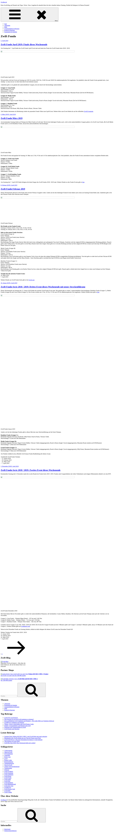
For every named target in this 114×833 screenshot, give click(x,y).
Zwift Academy (8, 771)
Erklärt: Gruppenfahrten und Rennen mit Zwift (17, 725)
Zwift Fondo (7, 778)
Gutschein (7, 755)
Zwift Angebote (8, 773)
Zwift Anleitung (8, 774)
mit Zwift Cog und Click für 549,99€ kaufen (24, 674)
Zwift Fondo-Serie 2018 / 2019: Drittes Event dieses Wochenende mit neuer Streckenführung (43, 287)
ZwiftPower (7, 787)
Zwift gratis (7, 779)
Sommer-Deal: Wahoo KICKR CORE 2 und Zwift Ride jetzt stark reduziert (25, 736)
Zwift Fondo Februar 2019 (13, 189)
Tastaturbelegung (9, 763)
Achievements (8, 750)
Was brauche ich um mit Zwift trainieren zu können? (19, 719)
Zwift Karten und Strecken (11, 729)
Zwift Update (8, 792)
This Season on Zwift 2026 (12, 741)
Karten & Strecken (9, 30)
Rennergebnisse (8, 762)
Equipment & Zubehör (10, 32)
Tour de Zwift (8, 765)
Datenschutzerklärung (10, 830)
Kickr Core (7, 757)
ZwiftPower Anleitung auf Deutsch (14, 722)
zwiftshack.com (25, 626)
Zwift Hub (7, 781)
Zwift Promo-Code (9, 789)
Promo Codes (8, 760)
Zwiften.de (4, 2)
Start (5, 24)
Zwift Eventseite (88, 111)
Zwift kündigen (8, 782)
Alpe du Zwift (8, 752)
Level (5, 758)
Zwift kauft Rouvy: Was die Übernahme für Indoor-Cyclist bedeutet (23, 739)
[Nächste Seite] (16, 654)
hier (83, 182)
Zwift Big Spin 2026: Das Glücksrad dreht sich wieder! (19, 743)
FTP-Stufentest (8, 753)
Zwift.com (31, 280)
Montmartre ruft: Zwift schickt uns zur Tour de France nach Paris (22, 738)
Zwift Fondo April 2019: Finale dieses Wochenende (24, 44)
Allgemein (7, 25)
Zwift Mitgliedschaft (10, 784)
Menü (56, 20)
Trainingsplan (8, 768)
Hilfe (5, 27)
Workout (6, 770)
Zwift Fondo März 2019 (11, 118)
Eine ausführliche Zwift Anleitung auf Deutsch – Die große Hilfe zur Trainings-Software (29, 721)
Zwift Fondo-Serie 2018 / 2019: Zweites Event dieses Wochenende (30, 470)
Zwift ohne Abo (8, 786)
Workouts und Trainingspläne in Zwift (15, 727)
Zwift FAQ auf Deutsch (11, 717)
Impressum (7, 829)
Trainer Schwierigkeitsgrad (11, 766)
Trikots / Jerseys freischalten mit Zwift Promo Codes (19, 724)
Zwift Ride (7, 790)
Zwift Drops (7, 776)
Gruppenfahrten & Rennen (11, 28)
